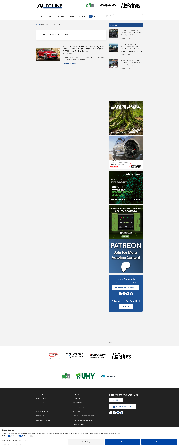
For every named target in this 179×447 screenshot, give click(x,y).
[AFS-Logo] (90, 6)
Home (38, 24)
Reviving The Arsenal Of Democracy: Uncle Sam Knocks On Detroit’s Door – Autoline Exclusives (131, 63)
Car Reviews (40, 415)
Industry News (77, 402)
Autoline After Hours (42, 407)
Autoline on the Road (42, 411)
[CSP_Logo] (53, 356)
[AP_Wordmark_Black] (130, 6)
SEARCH (108, 16)
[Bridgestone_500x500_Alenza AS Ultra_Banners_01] (126, 169)
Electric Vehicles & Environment (82, 420)
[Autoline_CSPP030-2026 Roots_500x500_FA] (126, 134)
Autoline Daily (40, 402)
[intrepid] (74, 356)
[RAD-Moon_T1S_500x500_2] (126, 238)
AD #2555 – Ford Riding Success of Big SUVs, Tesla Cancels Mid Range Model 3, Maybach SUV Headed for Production (84, 48)
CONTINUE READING (69, 63)
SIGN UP (126, 306)
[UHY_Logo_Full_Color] (85, 376)
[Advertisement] (126, 85)
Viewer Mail (76, 398)
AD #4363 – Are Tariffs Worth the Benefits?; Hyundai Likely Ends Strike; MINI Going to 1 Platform (132, 33)
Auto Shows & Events (79, 407)
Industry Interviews (42, 398)
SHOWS (39, 395)
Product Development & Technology (84, 415)
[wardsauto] (108, 376)
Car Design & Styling (79, 424)
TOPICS (76, 395)
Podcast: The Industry (43, 420)
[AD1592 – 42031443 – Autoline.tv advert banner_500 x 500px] (126, 204)
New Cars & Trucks (78, 411)
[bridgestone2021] (108, 6)
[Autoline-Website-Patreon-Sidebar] (126, 272)
